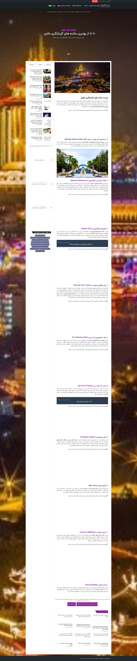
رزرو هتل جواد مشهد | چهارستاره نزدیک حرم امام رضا (65, 624)
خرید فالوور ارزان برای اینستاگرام (40, 206)
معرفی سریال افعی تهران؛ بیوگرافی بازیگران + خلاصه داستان (36, 108)
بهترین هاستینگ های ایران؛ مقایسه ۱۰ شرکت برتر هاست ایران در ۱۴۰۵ (36, 115)
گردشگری (77, 12)
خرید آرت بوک (38, 240)
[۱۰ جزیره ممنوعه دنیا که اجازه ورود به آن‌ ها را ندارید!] (47, 102)
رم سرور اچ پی (33, 237)
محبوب (40, 64)
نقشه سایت (87, 658)
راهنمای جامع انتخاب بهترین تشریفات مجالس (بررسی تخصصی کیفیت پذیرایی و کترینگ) (36, 131)
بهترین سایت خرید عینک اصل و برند (43, 237)
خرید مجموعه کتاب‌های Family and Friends (40, 246)
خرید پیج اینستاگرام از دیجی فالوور (40, 182)
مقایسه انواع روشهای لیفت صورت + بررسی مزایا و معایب (35, 86)
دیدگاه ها (31, 64)
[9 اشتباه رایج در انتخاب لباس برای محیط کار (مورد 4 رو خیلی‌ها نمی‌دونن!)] (47, 71)
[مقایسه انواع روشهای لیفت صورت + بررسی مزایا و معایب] (47, 88)
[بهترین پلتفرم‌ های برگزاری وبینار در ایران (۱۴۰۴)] (47, 138)
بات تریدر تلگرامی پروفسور (44, 244)
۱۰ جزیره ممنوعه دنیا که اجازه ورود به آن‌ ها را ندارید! (35, 101)
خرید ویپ (34, 240)
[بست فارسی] (105, 5)
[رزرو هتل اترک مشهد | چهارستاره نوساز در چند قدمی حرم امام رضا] (82, 618)
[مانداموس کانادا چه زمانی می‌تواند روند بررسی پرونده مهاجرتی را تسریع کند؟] (47, 123)
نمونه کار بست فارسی (64, 5)
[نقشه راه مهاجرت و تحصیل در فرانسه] (64, 637)
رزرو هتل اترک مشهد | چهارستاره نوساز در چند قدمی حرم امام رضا (83, 625)
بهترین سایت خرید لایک (40, 251)
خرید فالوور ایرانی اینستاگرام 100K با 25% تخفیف (87, 604)
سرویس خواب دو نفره (35, 244)
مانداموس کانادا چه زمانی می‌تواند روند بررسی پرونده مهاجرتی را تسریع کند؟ (36, 122)
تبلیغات (52, 5)
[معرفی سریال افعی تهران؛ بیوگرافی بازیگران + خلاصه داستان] (47, 108)
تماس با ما (82, 658)
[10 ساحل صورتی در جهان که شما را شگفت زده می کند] (100, 637)
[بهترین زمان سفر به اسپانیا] (82, 637)
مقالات (85, 5)
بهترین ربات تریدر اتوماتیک (40, 235)
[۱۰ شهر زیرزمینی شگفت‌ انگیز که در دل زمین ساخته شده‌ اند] (47, 96)
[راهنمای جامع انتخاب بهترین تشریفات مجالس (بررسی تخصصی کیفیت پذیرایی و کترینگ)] (47, 130)
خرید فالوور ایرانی (71, 604)
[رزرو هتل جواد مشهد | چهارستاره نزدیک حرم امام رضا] (64, 618)
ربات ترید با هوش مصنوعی (36, 242)
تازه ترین (49, 64)
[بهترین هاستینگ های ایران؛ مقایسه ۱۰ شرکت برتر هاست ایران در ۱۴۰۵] (47, 115)
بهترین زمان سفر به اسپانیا (84, 643)
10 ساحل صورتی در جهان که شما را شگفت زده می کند (100, 643)
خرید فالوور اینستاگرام (77, 5)
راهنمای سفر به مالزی (70, 12)
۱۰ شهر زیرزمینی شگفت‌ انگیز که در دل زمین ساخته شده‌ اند (35, 96)
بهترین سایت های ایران (94, 5)
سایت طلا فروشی (45, 240)
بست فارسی (86, 12)
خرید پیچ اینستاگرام (34, 249)
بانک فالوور (40, 249)
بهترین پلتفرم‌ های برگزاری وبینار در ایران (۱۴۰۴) (36, 137)
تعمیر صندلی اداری (46, 249)
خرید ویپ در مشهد (45, 242)
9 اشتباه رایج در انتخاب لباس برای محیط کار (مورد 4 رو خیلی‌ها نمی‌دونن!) (36, 71)
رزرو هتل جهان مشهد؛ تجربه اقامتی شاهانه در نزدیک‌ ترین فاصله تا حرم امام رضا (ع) (100, 628)
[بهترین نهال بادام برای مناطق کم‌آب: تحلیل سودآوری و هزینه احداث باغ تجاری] (47, 80)
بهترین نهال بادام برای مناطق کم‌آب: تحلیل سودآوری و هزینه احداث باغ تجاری (36, 78)
